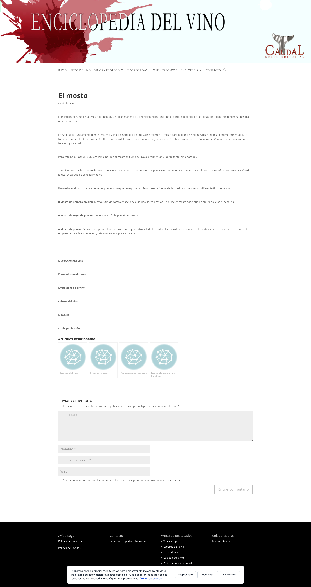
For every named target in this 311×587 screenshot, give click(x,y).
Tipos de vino (81, 70)
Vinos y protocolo (108, 70)
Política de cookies (151, 578)
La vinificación (66, 103)
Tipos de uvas (137, 70)
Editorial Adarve (221, 541)
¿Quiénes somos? (164, 70)
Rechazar (208, 574)
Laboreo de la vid (173, 546)
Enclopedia (189, 70)
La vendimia (170, 552)
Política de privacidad (71, 541)
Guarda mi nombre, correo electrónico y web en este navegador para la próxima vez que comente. (122, 480)
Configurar (230, 574)
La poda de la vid (173, 557)
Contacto (213, 70)
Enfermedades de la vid (177, 563)
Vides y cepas (171, 541)
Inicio (62, 70)
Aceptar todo (186, 574)
